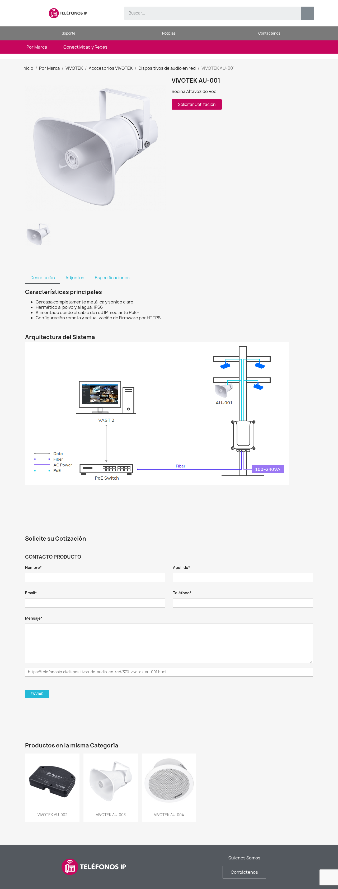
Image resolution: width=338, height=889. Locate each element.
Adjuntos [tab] (74, 277)
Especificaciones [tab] (112, 277)
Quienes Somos (244, 858)
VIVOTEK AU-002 (52, 814)
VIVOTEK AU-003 (111, 814)
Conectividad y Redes (85, 47)
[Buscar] (307, 13)
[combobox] (208, 13)
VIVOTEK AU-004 (169, 814)
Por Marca (36, 47)
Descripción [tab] (42, 277)
